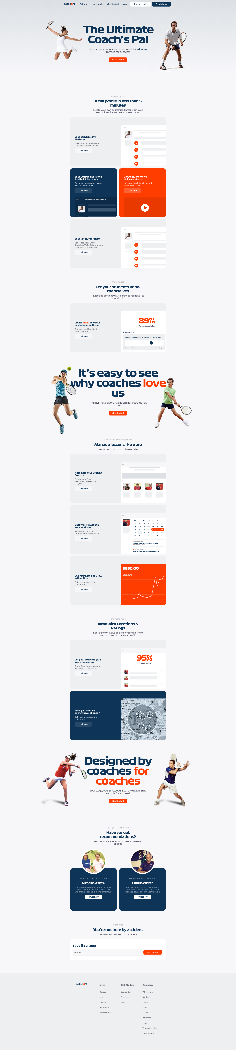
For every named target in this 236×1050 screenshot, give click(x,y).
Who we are (147, 992)
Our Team (146, 997)
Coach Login (161, 4)
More (123, 1002)
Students (103, 1002)
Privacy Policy (148, 1033)
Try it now (83, 150)
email (144, 1023)
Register (103, 992)
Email (144, 1007)
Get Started (118, 60)
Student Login (140, 4)
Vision (145, 1002)
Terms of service (149, 1028)
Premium (125, 997)
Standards (125, 992)
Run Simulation (105, 1012)
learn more (104, 1007)
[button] (107, 985)
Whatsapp (146, 1018)
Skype (145, 1012)
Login (101, 997)
